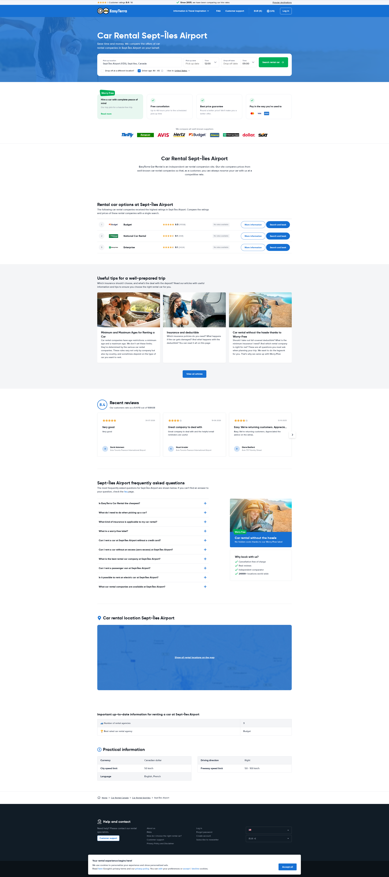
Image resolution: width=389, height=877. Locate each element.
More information (253, 224)
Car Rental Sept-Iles (141, 797)
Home (104, 797)
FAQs (149, 832)
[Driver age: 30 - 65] (139, 70)
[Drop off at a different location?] (102, 70)
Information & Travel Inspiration (189, 11)
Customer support (234, 11)
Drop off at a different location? (119, 70)
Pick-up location (109, 60)
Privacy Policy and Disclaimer (160, 843)
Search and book (278, 224)
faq (126, 491)
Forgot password (204, 832)
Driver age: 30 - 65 (151, 70)
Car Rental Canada (120, 797)
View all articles (194, 374)
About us (151, 828)
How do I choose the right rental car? (164, 836)
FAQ (218, 11)
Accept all (287, 867)
